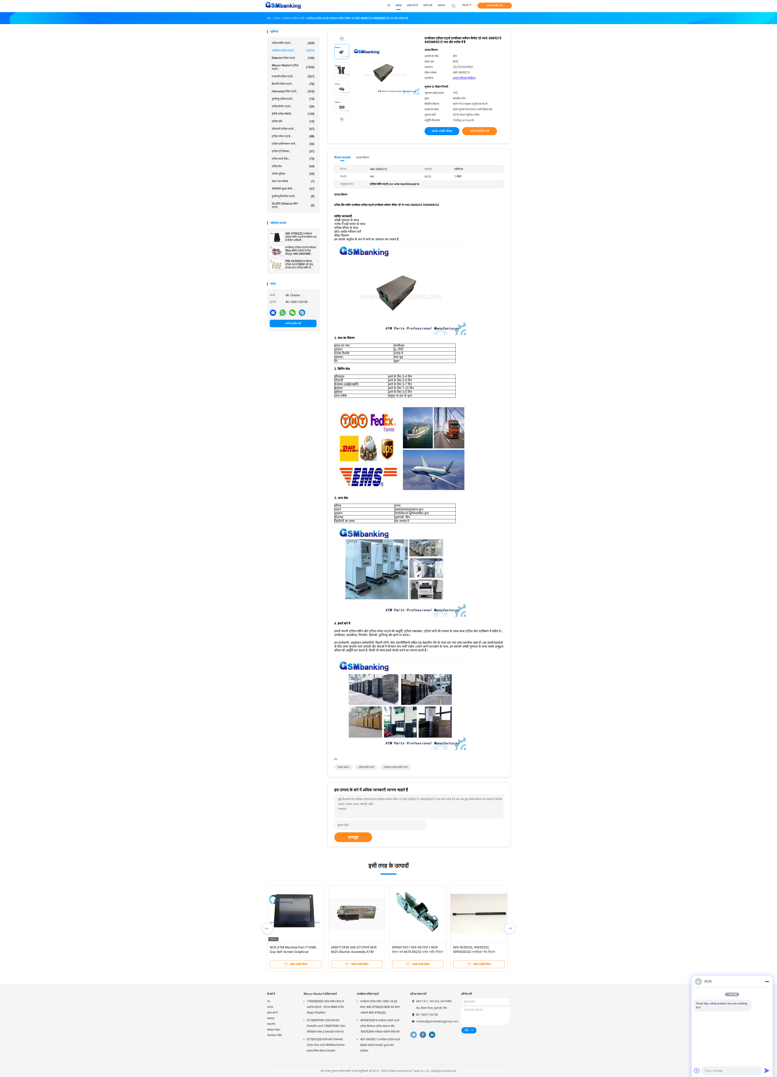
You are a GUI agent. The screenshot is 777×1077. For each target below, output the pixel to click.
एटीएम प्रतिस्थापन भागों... (293, 144)
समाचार (271, 1018)
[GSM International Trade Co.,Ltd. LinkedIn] (432, 1034)
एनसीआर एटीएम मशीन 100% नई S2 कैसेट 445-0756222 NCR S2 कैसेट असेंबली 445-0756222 (380, 1007)
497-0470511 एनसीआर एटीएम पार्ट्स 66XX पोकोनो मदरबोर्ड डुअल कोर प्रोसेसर (380, 1045)
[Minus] (766, 981)
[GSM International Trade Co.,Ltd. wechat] (292, 312)
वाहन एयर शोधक (293, 181)
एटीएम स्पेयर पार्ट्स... (293, 136)
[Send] (767, 1070)
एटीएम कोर (293, 121)
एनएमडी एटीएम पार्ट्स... (293, 76)
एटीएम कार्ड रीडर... (293, 158)
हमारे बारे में (272, 1012)
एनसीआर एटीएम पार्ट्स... (293, 50)
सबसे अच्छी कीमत (442, 131)
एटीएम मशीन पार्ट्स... (293, 43)
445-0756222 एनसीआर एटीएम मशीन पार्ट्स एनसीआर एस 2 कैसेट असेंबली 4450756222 (300, 237)
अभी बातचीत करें (495, 5)
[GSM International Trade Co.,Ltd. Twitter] (413, 1034)
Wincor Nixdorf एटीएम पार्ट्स (320, 993)
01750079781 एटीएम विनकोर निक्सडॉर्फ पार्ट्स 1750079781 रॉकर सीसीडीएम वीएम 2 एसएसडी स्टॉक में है (326, 1026)
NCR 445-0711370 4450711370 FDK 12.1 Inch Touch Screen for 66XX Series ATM (415, 951)
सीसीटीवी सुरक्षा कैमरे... (293, 188)
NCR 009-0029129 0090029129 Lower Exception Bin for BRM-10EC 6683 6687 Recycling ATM (476, 951)
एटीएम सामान (343, 767)
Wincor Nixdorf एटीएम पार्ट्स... (293, 67)
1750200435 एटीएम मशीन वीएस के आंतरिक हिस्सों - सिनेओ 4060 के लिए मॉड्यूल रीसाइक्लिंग (325, 1007)
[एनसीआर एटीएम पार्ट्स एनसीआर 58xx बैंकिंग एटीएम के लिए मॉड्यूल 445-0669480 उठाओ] (276, 251)
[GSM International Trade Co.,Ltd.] (283, 6)
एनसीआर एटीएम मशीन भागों (395, 767)
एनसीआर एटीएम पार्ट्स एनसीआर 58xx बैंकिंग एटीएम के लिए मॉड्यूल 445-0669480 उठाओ (300, 250)
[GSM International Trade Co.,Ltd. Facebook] (422, 1034)
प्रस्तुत (353, 837)
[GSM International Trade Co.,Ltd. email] (273, 312)
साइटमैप (271, 1024)
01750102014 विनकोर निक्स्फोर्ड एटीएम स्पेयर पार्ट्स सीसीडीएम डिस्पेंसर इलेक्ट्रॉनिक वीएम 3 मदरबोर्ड (326, 1045)
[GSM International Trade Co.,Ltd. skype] (302, 312)
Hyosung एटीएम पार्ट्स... (293, 91)
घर (268, 1001)
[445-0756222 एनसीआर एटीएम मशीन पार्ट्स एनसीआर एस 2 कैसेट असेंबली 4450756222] (276, 237)
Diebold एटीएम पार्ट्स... (293, 58)
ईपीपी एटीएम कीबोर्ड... (293, 114)
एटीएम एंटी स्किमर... (293, 151)
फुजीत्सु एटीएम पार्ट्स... (293, 99)
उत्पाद (270, 1007)
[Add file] (697, 1070)
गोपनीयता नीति (274, 1035)
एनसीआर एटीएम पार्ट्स (368, 993)
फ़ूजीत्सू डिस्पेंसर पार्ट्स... (293, 196)
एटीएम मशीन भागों (366, 767)
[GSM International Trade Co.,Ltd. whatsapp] (282, 312)
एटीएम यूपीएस (293, 173)
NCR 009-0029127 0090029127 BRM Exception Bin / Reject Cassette (354, 951)
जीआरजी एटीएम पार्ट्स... (293, 129)
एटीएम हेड (293, 166)
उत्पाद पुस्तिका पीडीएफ (464, 78)
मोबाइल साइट (273, 1029)
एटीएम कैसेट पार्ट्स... (293, 106)
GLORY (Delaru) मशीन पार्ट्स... (293, 205)
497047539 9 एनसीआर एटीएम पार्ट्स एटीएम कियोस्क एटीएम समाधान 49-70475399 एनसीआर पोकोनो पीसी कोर (380, 1026)
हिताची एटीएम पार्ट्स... (293, 84)
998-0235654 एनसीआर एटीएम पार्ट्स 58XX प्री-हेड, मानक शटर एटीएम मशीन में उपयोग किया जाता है (299, 264)
